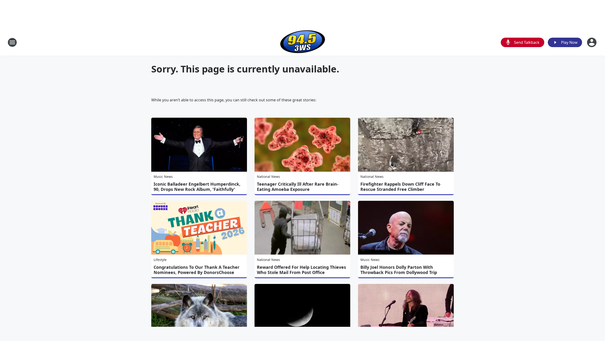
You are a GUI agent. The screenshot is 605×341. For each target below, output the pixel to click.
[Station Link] (303, 42)
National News (268, 176)
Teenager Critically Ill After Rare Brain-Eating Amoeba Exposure (297, 186)
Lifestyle (160, 259)
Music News (163, 176)
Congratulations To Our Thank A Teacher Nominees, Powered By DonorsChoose (196, 270)
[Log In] (592, 42)
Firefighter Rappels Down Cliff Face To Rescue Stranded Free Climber (400, 186)
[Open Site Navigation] (12, 42)
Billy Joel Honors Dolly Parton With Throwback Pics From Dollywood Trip (398, 270)
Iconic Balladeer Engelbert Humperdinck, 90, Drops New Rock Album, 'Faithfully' (197, 186)
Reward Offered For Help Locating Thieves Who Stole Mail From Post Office (301, 270)
